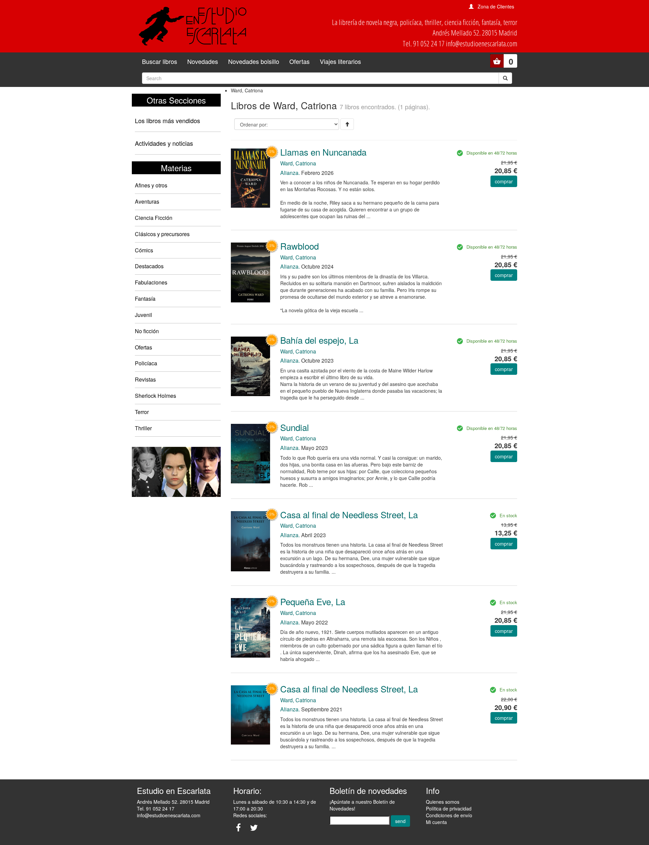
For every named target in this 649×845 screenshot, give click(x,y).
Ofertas (299, 61)
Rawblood (299, 245)
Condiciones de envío (449, 815)
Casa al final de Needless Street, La (349, 514)
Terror (142, 412)
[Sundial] (250, 452)
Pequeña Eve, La (312, 601)
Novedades (202, 61)
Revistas (145, 379)
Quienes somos (442, 801)
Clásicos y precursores (162, 234)
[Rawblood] (250, 271)
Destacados (149, 266)
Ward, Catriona (298, 163)
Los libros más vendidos (167, 120)
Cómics (144, 250)
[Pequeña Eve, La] (250, 627)
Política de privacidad (449, 808)
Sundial (294, 427)
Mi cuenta (436, 822)
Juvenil (143, 315)
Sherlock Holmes (155, 395)
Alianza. (290, 173)
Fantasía (145, 298)
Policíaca (146, 363)
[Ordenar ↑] (347, 124)
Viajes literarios (340, 61)
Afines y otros (151, 185)
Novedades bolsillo (253, 61)
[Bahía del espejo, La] (250, 365)
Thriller (143, 428)
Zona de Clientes (496, 6)
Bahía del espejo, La (319, 340)
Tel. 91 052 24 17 (155, 808)
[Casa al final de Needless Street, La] (250, 541)
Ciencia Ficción (153, 218)
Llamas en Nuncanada (323, 151)
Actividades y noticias (164, 143)
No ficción (147, 331)
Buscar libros (159, 61)
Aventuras (147, 201)
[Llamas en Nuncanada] (250, 177)
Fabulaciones (151, 282)
